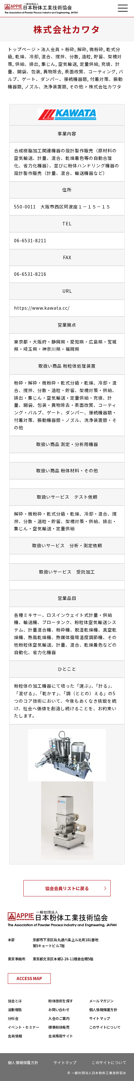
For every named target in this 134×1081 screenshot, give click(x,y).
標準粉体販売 (58, 1027)
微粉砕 (49, 383)
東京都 (21, 341)
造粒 (56, 390)
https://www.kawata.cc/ (41, 308)
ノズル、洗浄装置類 (86, 420)
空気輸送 (56, 398)
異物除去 (60, 405)
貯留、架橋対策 (81, 390)
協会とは (15, 1000)
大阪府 (40, 341)
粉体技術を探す (60, 1000)
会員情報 (15, 1035)
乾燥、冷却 (96, 383)
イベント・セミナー (24, 1027)
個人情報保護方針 (103, 1009)
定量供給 (79, 398)
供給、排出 (100, 521)
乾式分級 (70, 383)
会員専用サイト (60, 1035)
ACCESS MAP (29, 978)
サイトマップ (99, 1018)
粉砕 (18, 383)
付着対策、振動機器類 (37, 420)
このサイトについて (105, 1027)
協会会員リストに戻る (67, 888)
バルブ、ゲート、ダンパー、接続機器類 (70, 412)
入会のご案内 (58, 1018)
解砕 (32, 383)
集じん (35, 398)
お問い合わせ (58, 1009)
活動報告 (15, 1009)
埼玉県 (30, 349)
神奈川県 (51, 349)
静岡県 (58, 341)
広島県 (96, 341)
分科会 (13, 1018)
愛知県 (77, 341)
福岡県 (72, 349)
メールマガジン (101, 1000)
